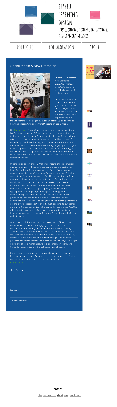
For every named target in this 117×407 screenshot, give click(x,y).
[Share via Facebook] (11, 270)
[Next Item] (107, 71)
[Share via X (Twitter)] (17, 270)
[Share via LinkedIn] (22, 270)
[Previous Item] (90, 71)
